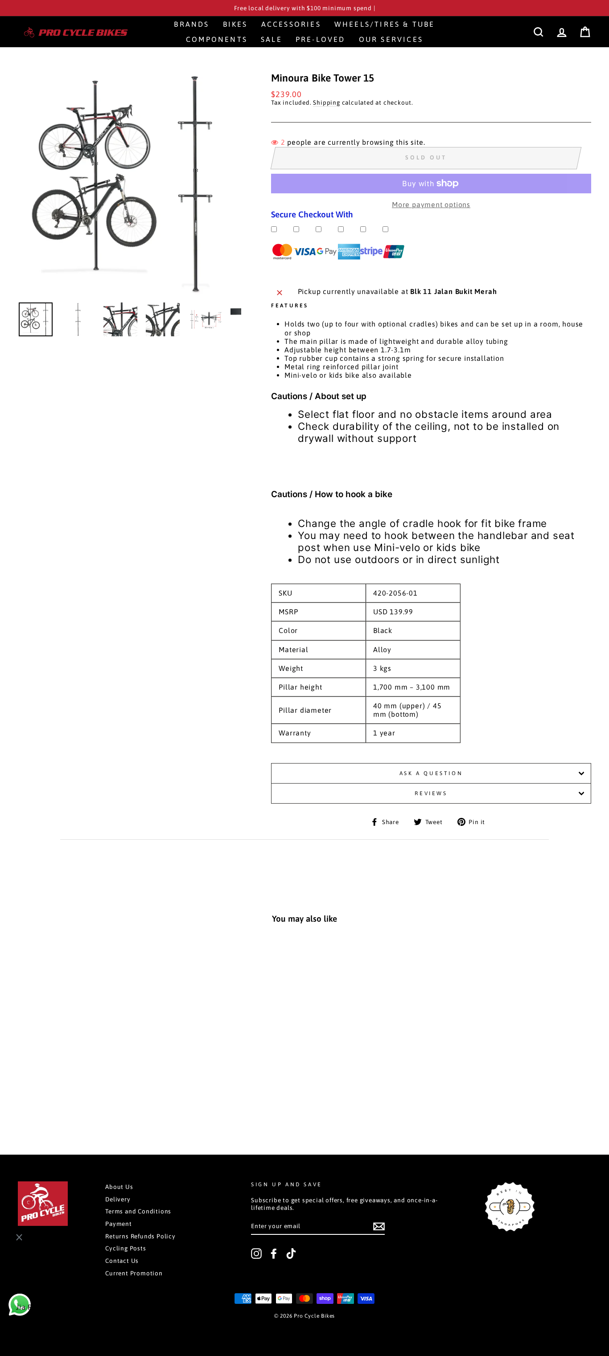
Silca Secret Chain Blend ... (74, 1321)
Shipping (326, 102)
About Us (119, 1186)
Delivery (117, 1199)
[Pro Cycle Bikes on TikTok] (291, 1253)
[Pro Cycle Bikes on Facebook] (273, 1253)
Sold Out (72, 1097)
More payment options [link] (431, 204)
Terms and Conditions (138, 1211)
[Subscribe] (379, 1226)
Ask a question (431, 773)
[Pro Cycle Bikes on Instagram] (256, 1253)
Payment (118, 1223)
